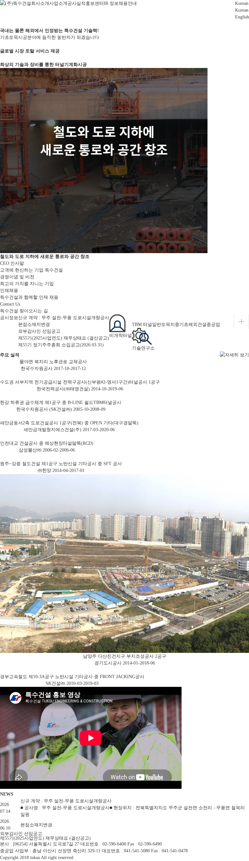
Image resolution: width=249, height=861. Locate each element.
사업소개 (58, 3)
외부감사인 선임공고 (39, 331)
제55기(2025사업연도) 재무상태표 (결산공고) (63, 338)
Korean (241, 10)
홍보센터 (95, 3)
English (242, 17)
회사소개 (40, 3)
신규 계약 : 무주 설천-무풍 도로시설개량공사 (63, 317)
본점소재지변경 (34, 324)
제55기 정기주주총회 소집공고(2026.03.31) (61, 344)
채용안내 (128, 3)
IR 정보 (111, 3)
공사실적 (76, 3)
